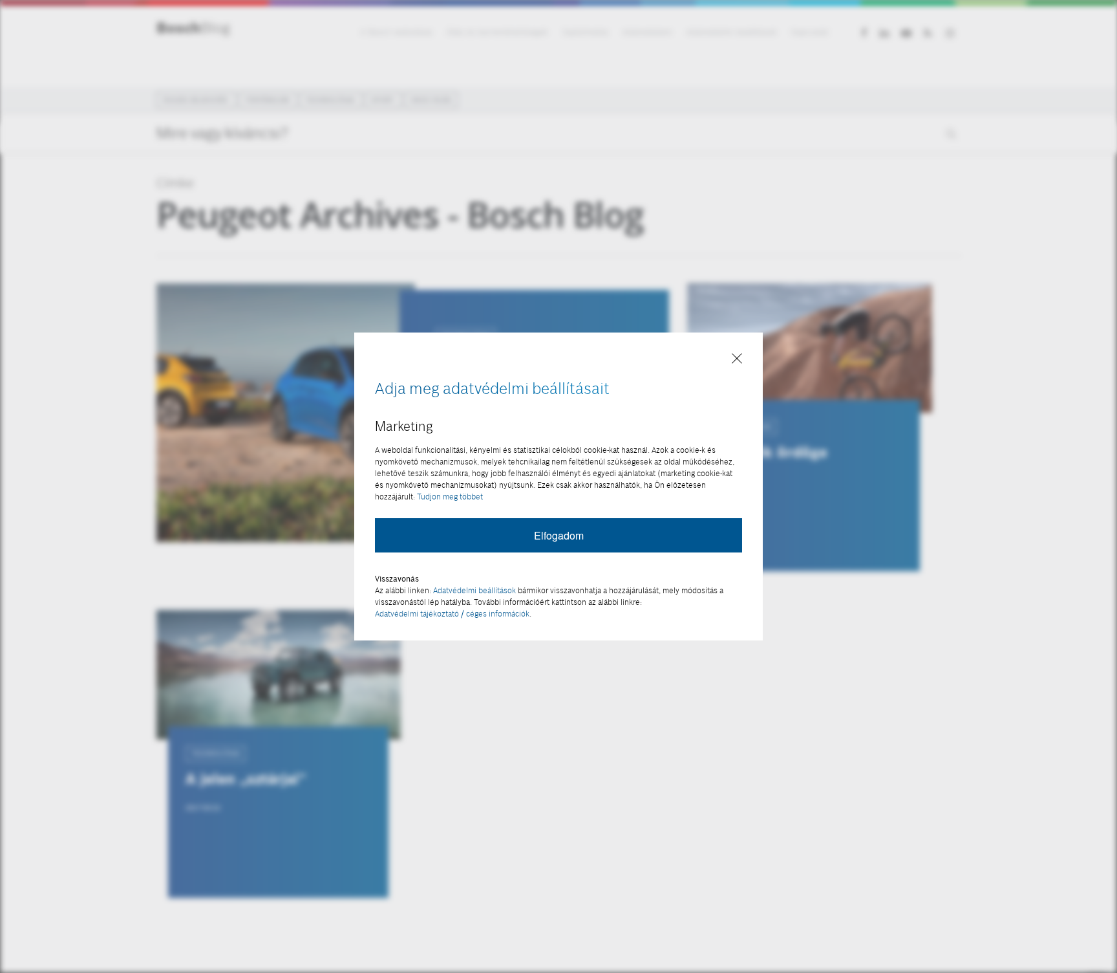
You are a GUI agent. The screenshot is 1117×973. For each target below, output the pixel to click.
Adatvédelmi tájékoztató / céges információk (452, 613)
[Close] (737, 359)
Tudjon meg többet (450, 496)
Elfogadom (559, 535)
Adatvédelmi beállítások (474, 590)
